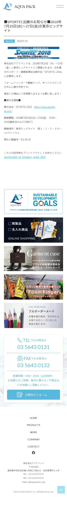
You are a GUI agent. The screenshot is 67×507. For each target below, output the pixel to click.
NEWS (33, 432)
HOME (33, 417)
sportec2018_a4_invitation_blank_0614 (24, 157)
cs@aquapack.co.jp (36, 482)
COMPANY (33, 439)
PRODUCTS (33, 424)
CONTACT (33, 446)
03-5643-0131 (36, 474)
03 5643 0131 (33, 347)
